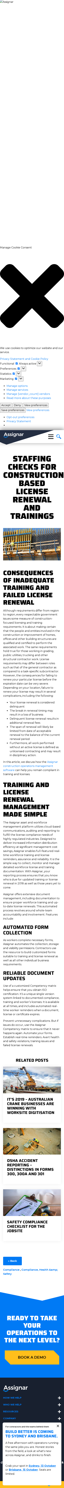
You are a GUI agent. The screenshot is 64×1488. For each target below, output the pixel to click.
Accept (6, 405)
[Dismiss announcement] (58, 1426)
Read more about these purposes (29, 398)
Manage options (17, 385)
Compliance (11, 1270)
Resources (10, 1411)
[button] (32, 297)
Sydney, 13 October (42, 1465)
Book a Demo (32, 1357)
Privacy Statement (19, 421)
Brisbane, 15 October (23, 1469)
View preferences (35, 405)
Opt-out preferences (20, 417)
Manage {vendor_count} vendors (28, 394)
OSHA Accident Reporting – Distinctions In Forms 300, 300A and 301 (30, 1167)
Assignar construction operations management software (30, 766)
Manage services (17, 389)
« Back (12, 1261)
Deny (17, 405)
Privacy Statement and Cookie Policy (24, 358)
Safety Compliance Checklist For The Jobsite (27, 1226)
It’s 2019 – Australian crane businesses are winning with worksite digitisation (30, 1106)
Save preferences (12, 410)
